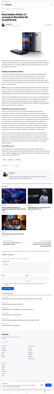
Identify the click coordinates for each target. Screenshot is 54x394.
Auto (3, 375)
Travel (3, 373)
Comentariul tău (6, 261)
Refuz (41, 385)
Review (29, 348)
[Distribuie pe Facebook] (10, 165)
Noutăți (7, 8)
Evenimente (4, 371)
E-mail (27, 275)
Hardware (30, 352)
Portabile (30, 350)
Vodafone (14, 153)
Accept (48, 385)
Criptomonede (31, 358)
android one (10, 159)
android (4, 159)
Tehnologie (4, 350)
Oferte (3, 367)
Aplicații (30, 356)
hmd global (18, 159)
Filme (3, 354)
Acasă (3, 8)
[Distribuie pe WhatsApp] (17, 165)
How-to (3, 365)
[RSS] (6, 342)
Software (30, 354)
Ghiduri (3, 369)
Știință (3, 356)
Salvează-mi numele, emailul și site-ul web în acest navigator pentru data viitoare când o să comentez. (24, 284)
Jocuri (3, 352)
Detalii (18, 386)
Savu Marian (9, 24)
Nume (3, 275)
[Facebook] (3, 342)
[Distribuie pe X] (13, 165)
